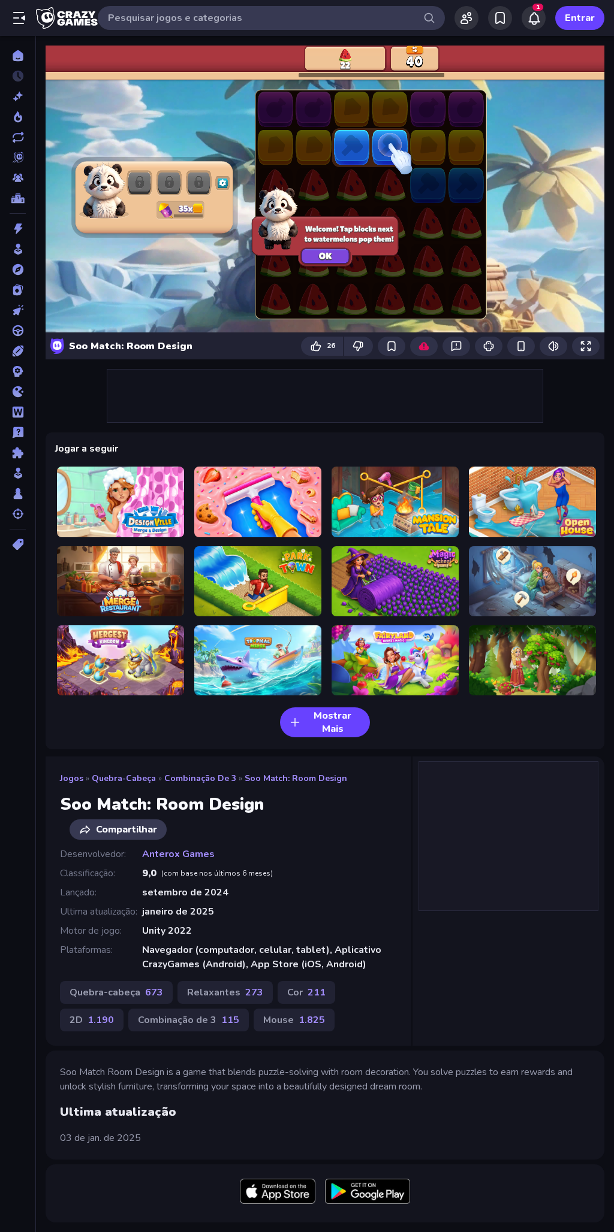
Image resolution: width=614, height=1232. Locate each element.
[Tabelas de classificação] (17, 198)
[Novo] (17, 96)
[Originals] (17, 157)
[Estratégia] (17, 371)
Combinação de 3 (200, 778)
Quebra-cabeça (124, 778)
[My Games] (500, 18)
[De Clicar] (17, 310)
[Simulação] (17, 473)
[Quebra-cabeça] (17, 453)
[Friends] (466, 18)
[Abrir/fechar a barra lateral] (19, 18)
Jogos (71, 778)
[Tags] (17, 544)
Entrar (580, 18)
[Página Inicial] (17, 56)
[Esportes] (17, 351)
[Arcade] (17, 249)
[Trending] (17, 117)
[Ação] (17, 229)
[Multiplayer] (17, 178)
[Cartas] (17, 290)
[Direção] (17, 330)
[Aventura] (17, 269)
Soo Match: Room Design (296, 778)
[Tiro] (17, 514)
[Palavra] (17, 412)
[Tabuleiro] (17, 493)
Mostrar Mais (332, 722)
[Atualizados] (17, 137)
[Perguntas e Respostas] (17, 432)
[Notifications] (534, 18)
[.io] (17, 392)
